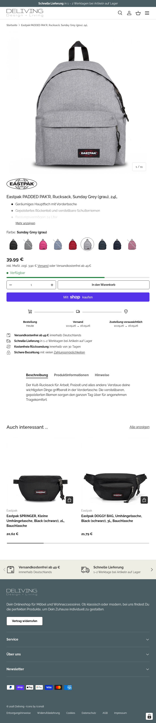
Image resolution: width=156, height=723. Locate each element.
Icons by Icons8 (35, 706)
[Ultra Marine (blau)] (117, 244)
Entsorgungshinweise (18, 713)
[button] (138, 13)
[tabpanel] (78, 392)
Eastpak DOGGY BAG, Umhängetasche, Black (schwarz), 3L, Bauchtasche (111, 518)
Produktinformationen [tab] (71, 375)
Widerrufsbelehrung (48, 713)
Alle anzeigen (140, 427)
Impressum (120, 713)
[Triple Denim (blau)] (102, 244)
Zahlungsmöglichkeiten (69, 352)
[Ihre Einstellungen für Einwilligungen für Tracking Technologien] (149, 716)
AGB (105, 713)
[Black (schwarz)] (13, 244)
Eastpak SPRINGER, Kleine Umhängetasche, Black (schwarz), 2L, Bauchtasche (35, 521)
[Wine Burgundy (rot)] (132, 244)
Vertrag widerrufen (24, 621)
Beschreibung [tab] (37, 375)
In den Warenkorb (103, 284)
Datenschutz (89, 713)
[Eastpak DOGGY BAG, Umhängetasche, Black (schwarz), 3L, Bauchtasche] (115, 471)
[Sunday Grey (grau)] (87, 244)
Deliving (19, 706)
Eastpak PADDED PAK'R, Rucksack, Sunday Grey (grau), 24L (54, 25)
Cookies (70, 713)
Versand (43, 265)
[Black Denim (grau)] (28, 244)
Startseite (11, 25)
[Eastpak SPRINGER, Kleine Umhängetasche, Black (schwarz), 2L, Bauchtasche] (40, 471)
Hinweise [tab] (102, 375)
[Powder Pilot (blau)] (57, 244)
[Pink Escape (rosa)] (43, 244)
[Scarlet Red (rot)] (72, 244)
